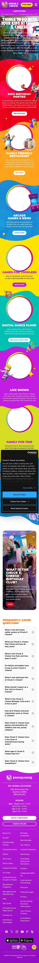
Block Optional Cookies (19, 508)
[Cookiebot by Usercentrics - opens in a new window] (28, 452)
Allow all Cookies (19, 494)
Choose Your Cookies (18, 501)
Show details (28, 488)
